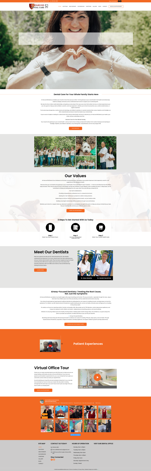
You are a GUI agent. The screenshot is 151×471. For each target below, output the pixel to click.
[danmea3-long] (106, 154)
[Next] (150, 50)
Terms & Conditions (73, 469)
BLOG (40, 461)
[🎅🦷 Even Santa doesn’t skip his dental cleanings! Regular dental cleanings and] (90, 411)
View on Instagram (76, 434)
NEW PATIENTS (42, 451)
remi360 (95, 469)
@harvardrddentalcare (50, 401)
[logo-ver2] (38, 6)
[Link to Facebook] (119, 1)
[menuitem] (59, 6)
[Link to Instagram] (121, 1)
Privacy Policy (81, 469)
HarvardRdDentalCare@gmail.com (60, 449)
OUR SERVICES (42, 454)
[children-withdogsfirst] (86, 154)
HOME (40, 447)
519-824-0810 (55, 1)
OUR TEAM (41, 449)
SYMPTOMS (41, 456)
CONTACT (41, 463)
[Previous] (1, 50)
